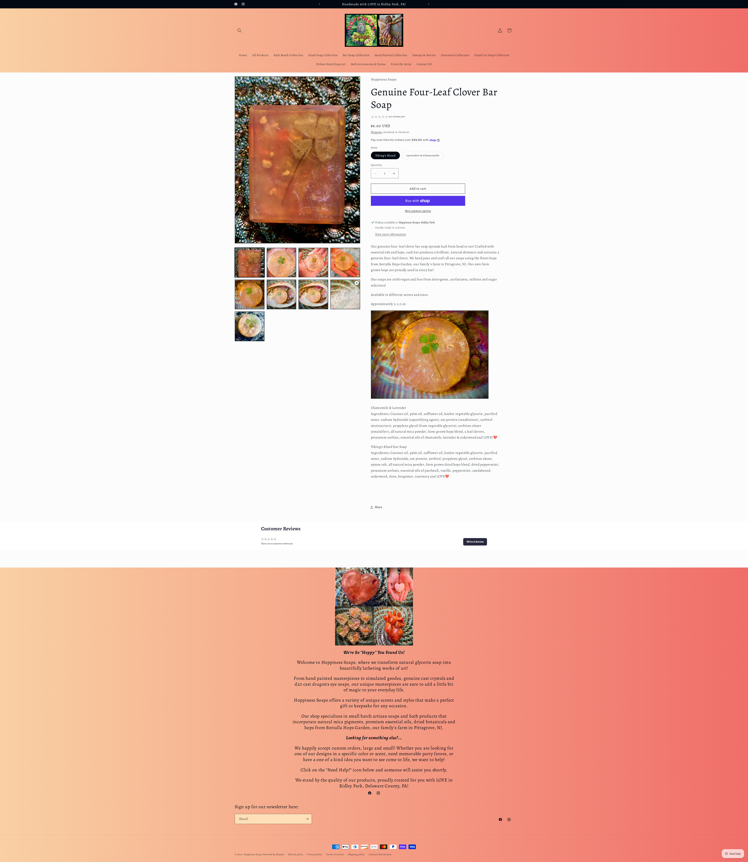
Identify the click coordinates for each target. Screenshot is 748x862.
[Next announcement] (428, 4)
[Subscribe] (307, 819)
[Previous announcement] (319, 4)
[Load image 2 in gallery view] (281, 263)
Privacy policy (314, 854)
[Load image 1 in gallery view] (250, 263)
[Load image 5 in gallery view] (250, 294)
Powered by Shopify (273, 854)
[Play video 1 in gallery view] (345, 294)
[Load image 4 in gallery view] (345, 263)
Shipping (376, 132)
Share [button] (378, 507)
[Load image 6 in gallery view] (281, 294)
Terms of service (335, 854)
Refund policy (295, 854)
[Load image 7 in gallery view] (313, 294)
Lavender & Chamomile (425, 156)
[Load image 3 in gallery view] (313, 263)
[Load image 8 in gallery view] (250, 326)
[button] (239, 30)
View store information (390, 234)
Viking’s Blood (385, 156)
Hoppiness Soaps (253, 854)
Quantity (376, 165)
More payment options (418, 211)
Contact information (380, 854)
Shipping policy (356, 854)
